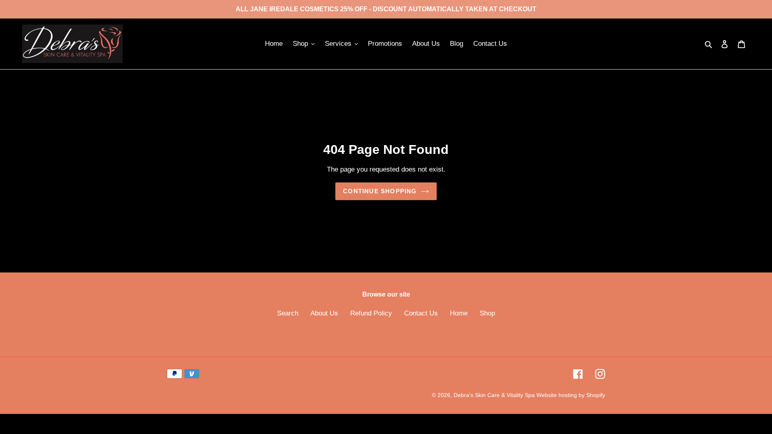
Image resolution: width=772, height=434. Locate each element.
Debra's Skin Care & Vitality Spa (495, 395)
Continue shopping (380, 191)
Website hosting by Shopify (570, 395)
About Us (324, 313)
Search (287, 313)
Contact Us (421, 313)
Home (459, 313)
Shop (487, 313)
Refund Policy (371, 313)
